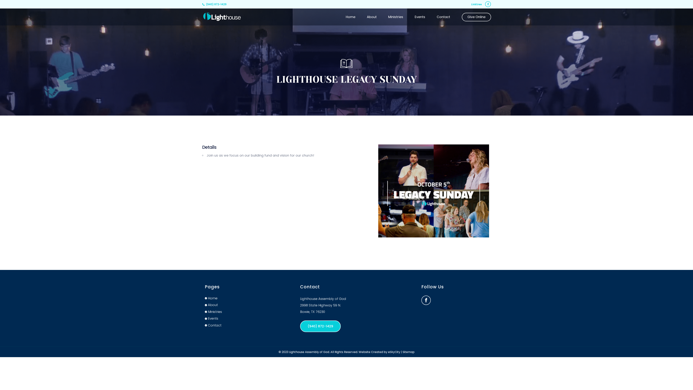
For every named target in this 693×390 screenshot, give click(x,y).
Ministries (395, 17)
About (372, 17)
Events (420, 17)
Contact (443, 17)
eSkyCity (394, 352)
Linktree (476, 4)
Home (350, 17)
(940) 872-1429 (216, 4)
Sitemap (409, 352)
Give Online (476, 17)
